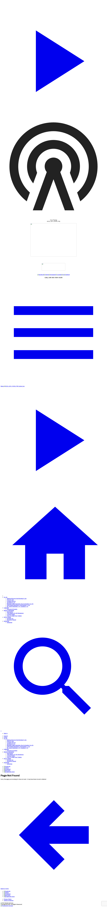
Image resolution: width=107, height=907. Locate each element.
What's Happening (9, 610)
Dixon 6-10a (10, 600)
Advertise (6, 621)
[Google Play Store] (9, 771)
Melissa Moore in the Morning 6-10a (16, 598)
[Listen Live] (53, 60)
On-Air (5, 597)
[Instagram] (7, 769)
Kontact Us (10, 618)
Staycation (10, 612)
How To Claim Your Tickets (14, 615)
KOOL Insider (7, 617)
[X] (6, 767)
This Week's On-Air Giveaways (15, 613)
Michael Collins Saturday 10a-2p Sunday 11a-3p (20, 604)
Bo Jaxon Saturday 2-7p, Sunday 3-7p (17, 606)
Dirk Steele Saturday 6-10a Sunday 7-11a (18, 605)
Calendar (6, 608)
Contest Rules (11, 614)
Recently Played (11, 619)
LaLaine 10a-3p (11, 601)
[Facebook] (7, 766)
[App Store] (7, 770)
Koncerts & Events (12, 609)
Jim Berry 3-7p (11, 602)
